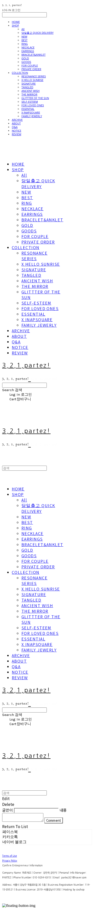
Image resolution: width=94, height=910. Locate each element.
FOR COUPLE (29, 65)
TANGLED (27, 87)
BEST (24, 40)
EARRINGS (27, 51)
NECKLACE (27, 47)
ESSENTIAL (27, 109)
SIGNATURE (28, 83)
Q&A (15, 127)
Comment (53, 820)
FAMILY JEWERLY (31, 116)
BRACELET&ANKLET (33, 54)
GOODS (26, 62)
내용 (63, 810)
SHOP (15, 25)
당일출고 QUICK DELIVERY (37, 32)
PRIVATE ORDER (31, 69)
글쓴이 (7, 810)
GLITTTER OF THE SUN (35, 98)
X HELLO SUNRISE (32, 80)
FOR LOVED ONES (32, 105)
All (23, 29)
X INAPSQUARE (30, 112)
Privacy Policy (9, 860)
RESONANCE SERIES (33, 76)
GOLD (25, 58)
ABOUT (16, 123)
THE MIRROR (29, 94)
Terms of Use (9, 856)
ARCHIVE (17, 120)
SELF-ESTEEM (29, 101)
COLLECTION (20, 73)
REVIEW (16, 134)
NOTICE (16, 130)
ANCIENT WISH (30, 91)
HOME (16, 22)
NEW (24, 36)
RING (24, 44)
